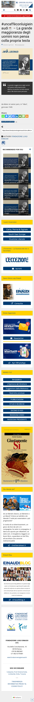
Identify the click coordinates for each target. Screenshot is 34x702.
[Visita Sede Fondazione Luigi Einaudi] (17, 6)
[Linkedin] (16, 116)
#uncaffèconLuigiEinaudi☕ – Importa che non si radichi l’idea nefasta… (16, 196)
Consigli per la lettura (11, 430)
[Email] (20, 116)
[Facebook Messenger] (6, 116)
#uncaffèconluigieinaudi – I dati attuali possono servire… (16, 181)
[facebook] (21, 10)
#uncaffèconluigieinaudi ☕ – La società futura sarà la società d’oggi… (16, 211)
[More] (26, 116)
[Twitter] (9, 116)
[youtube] (27, 10)
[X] (15, 10)
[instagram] (23, 10)
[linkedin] (18, 10)
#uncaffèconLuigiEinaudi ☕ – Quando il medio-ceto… (15, 166)
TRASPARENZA (17, 682)
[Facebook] (13, 116)
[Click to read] (17, 161)
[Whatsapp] (3, 116)
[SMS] (23, 116)
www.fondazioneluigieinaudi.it (17, 657)
